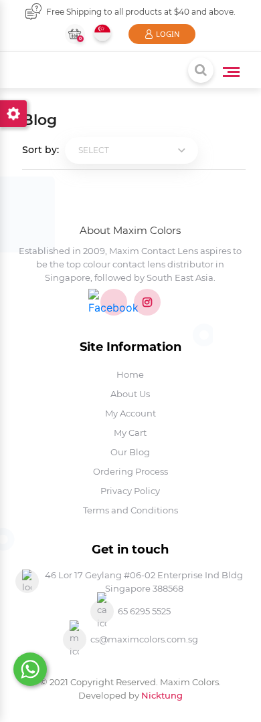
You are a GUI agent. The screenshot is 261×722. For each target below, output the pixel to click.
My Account (130, 413)
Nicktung (162, 695)
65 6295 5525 (144, 611)
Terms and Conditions (130, 510)
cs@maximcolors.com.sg (144, 639)
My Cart (130, 432)
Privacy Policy (130, 490)
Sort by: (42, 150)
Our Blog (130, 452)
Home (130, 374)
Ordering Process (130, 471)
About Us (130, 393)
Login (167, 34)
